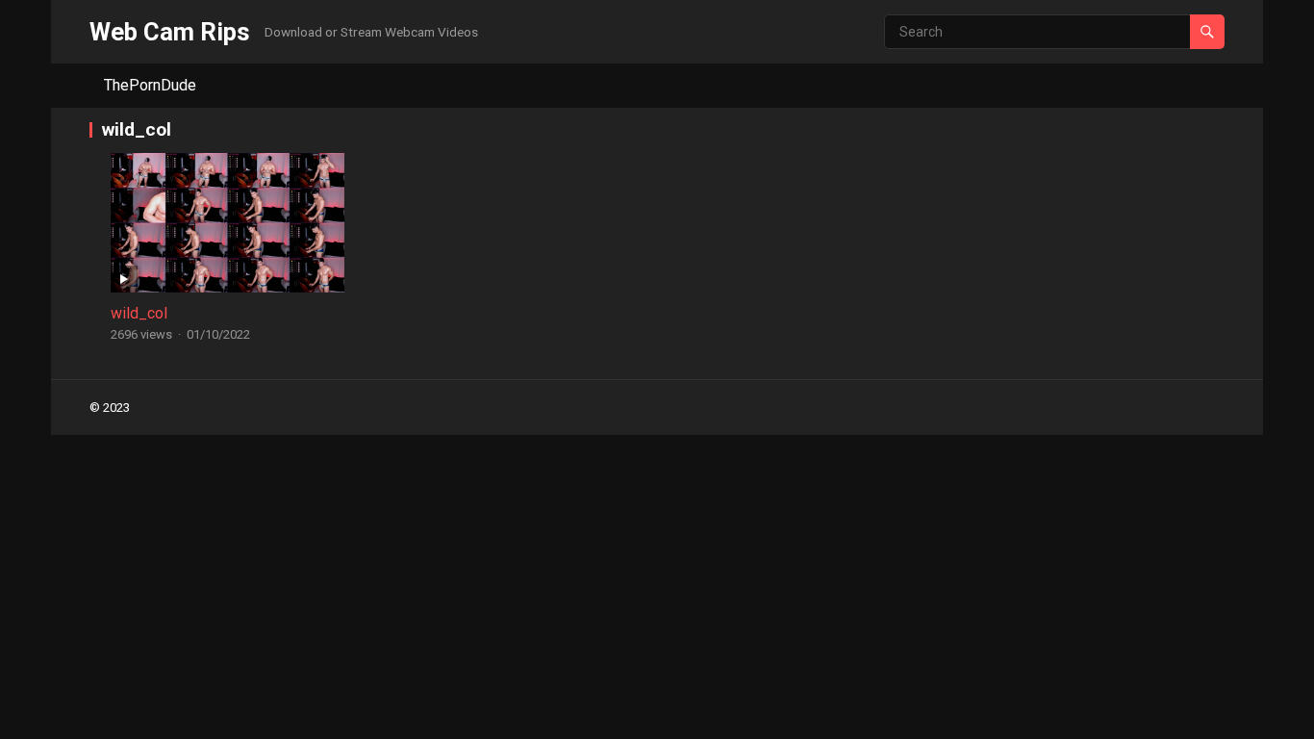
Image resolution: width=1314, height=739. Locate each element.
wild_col (139, 313)
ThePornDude (150, 85)
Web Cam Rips (169, 31)
